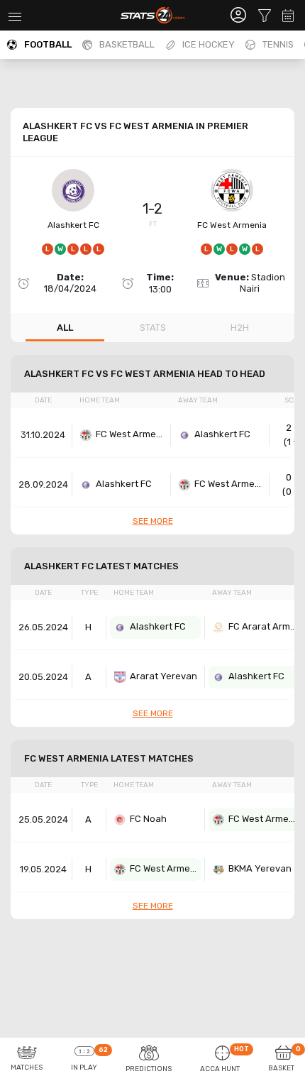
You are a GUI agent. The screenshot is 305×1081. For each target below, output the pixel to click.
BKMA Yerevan (260, 868)
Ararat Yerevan (163, 676)
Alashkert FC (73, 225)
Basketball (127, 44)
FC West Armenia (232, 225)
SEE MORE (153, 521)
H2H (240, 327)
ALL (65, 327)
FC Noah (148, 818)
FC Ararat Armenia (263, 626)
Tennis (278, 44)
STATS (153, 327)
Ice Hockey (208, 44)
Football (48, 44)
